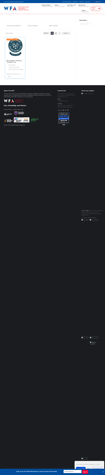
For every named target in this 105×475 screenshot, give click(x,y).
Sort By (65, 33)
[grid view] (52, 33)
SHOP (88, 1)
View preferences (97, 468)
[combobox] (36, 25)
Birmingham (12, 65)
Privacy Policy (8, 109)
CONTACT (81, 1)
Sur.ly (66, 122)
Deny (89, 468)
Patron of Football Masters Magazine (14, 125)
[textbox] (33, 26)
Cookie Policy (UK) (18, 109)
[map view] (59, 33)
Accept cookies (81, 468)
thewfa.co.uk (64, 118)
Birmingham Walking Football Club (14, 61)
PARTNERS (75, 1)
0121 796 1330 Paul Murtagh (16, 69)
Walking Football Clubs (13, 74)
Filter (47, 33)
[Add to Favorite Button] (22, 40)
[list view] (55, 33)
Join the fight (85, 210)
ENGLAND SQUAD (67, 1)
